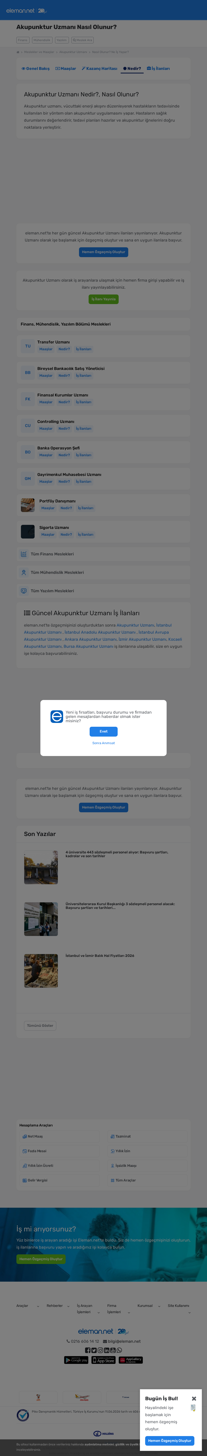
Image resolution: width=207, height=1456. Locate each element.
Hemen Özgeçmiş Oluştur (169, 1441)
